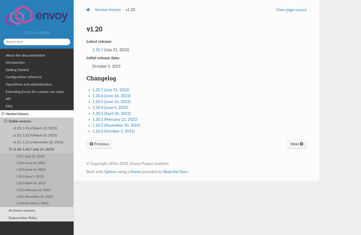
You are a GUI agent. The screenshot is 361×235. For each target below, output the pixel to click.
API (8, 99)
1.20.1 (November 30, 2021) (34, 196)
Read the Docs (175, 172)
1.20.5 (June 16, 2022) (30, 169)
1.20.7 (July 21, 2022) (30, 156)
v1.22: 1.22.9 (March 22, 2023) (35, 135)
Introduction (15, 62)
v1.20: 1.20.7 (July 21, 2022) (33, 149)
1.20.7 (97, 50)
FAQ (9, 106)
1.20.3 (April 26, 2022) (30, 183)
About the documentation (25, 55)
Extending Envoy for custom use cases (35, 92)
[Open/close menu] (2, 114)
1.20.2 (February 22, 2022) (33, 190)
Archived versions (22, 210)
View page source (291, 10)
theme (135, 172)
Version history (17, 114)
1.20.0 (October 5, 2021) (32, 203)
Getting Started (17, 70)
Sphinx (110, 172)
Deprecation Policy (23, 218)
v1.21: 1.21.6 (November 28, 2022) (38, 142)
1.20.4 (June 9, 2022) (30, 176)
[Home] (88, 10)
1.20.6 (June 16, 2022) (30, 163)
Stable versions (20, 121)
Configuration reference (24, 77)
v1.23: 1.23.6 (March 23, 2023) (35, 128)
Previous (101, 144)
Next (295, 144)
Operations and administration (29, 84)
